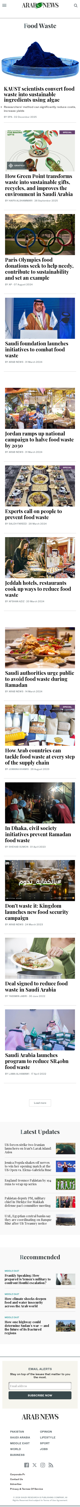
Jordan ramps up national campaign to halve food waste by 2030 (39, 439)
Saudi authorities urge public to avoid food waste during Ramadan (39, 678)
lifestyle (48, 1437)
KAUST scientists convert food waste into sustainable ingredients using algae (39, 94)
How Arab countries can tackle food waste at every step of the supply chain (40, 756)
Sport (45, 1443)
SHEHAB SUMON (18, 846)
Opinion (46, 1431)
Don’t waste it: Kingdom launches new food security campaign (36, 911)
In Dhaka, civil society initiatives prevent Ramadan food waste (38, 834)
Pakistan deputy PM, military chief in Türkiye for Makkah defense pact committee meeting (28, 1202)
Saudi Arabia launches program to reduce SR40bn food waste (37, 1061)
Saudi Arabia (20, 1437)
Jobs (44, 1449)
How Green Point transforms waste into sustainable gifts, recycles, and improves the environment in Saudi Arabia (39, 185)
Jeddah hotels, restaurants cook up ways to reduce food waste (38, 588)
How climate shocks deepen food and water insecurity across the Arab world (25, 1302)
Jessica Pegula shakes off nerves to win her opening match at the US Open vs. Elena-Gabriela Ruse (28, 1166)
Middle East (12, 1271)
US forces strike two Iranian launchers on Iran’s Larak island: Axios (28, 1148)
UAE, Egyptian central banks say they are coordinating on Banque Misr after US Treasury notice (28, 1219)
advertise (15, 1484)
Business (17, 1454)
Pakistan (17, 1431)
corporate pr (17, 1474)
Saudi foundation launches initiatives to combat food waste (36, 349)
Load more (40, 1102)
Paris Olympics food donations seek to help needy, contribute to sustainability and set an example (39, 268)
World (15, 1449)
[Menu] (4, 5)
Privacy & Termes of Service (26, 1488)
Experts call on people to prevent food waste (33, 514)
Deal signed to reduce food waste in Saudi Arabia (36, 986)
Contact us (16, 1479)
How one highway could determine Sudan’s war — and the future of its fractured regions (27, 1327)
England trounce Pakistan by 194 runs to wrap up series (28, 1182)
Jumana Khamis (19, 769)
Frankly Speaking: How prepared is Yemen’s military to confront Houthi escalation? (28, 1279)
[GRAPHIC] (40, 150)
